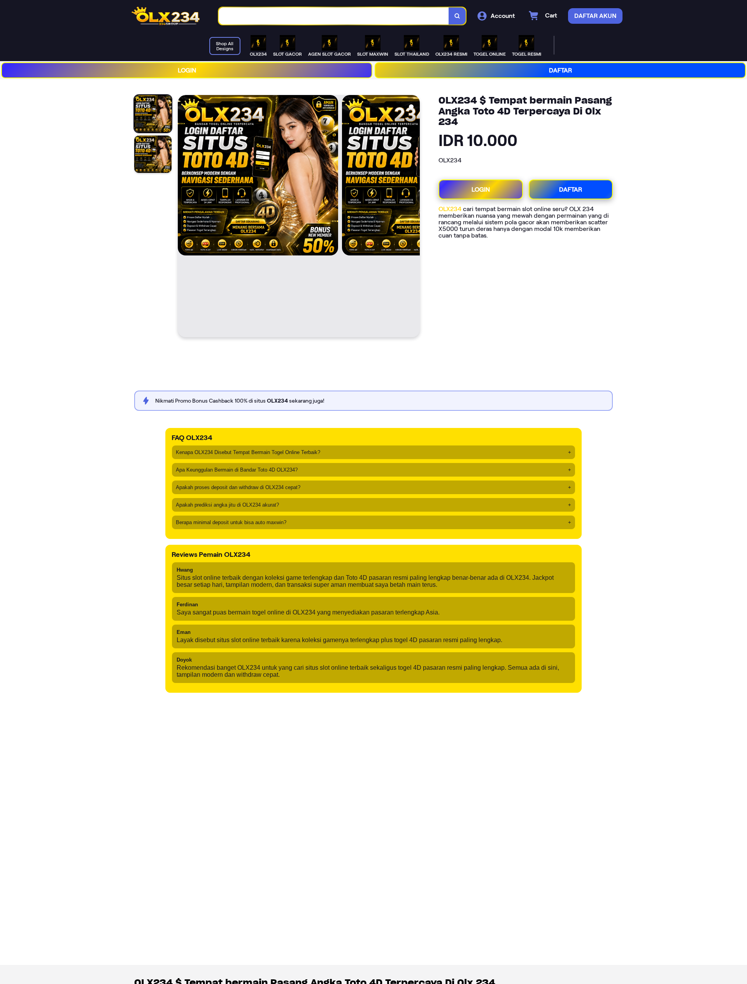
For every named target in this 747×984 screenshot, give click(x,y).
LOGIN (187, 70)
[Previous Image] (184, 217)
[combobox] (334, 16)
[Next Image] (413, 217)
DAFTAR (560, 70)
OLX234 (449, 209)
